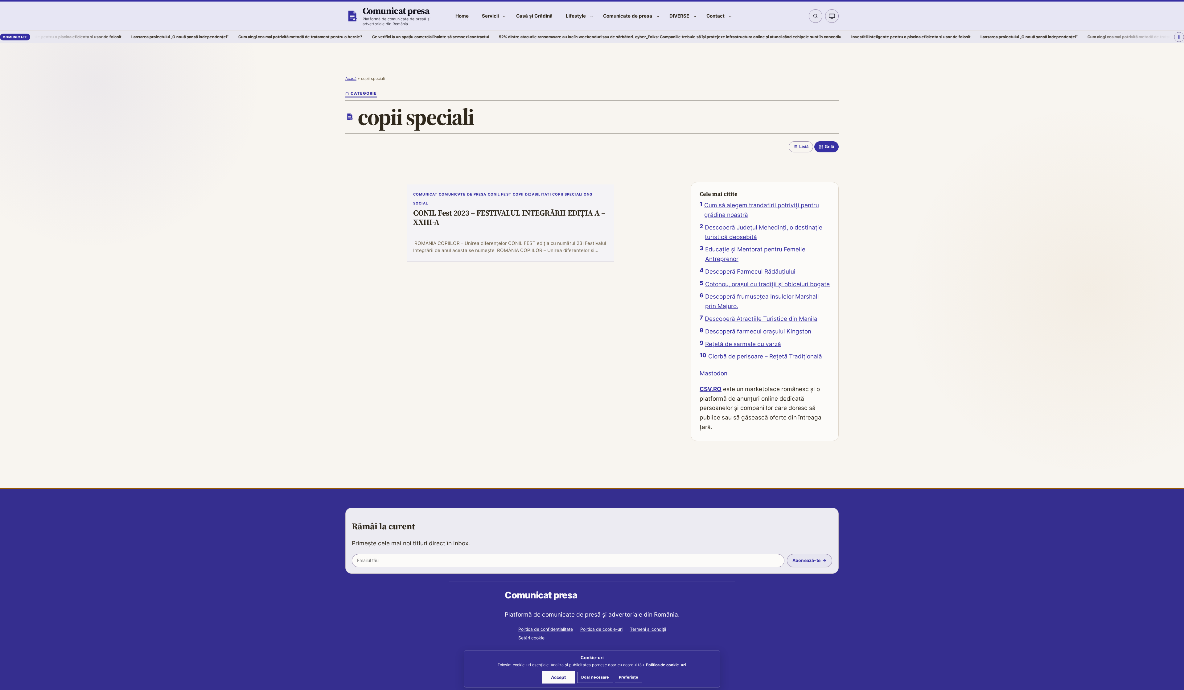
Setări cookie (531, 637)
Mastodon (713, 373)
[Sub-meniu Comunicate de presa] (657, 16)
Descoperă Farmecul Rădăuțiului (750, 271)
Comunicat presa (396, 10)
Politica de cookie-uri (601, 629)
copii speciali (567, 194)
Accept (558, 677)
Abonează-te (806, 560)
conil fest (500, 194)
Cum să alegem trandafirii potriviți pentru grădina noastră (761, 210)
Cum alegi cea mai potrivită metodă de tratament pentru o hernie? (243, 37)
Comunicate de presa (462, 194)
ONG (588, 194)
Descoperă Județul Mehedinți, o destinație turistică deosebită (763, 232)
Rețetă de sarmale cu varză (743, 344)
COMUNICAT (425, 194)
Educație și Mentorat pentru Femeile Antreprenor (755, 254)
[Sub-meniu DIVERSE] (694, 16)
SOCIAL (420, 203)
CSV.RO (711, 389)
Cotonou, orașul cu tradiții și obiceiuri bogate (767, 284)
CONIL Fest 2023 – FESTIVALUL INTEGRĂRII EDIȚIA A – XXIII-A (509, 218)
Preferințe (628, 677)
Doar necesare (595, 677)
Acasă (350, 78)
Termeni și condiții (648, 629)
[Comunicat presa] (352, 16)
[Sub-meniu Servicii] (504, 16)
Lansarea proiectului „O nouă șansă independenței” (122, 37)
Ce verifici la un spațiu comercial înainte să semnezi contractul (373, 37)
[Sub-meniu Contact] (730, 16)
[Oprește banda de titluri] (1179, 37)
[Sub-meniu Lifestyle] (591, 16)
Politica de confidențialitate (545, 629)
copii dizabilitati (532, 194)
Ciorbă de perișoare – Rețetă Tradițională (765, 356)
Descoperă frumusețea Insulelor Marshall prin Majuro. (762, 301)
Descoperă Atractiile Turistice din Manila (761, 318)
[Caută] (815, 16)
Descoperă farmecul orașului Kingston (758, 331)
